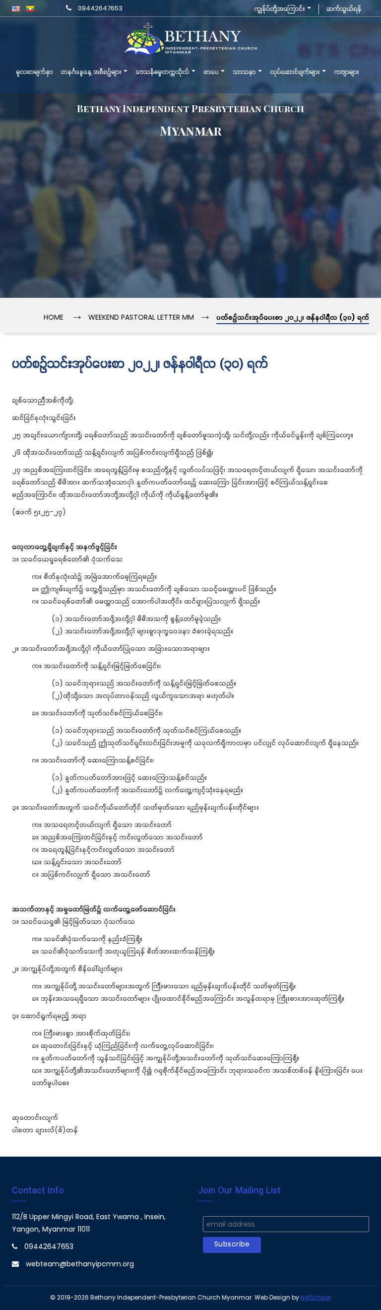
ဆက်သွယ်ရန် (343, 9)
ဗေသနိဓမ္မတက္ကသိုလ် (162, 72)
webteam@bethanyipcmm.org (80, 1264)
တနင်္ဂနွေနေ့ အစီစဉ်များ (92, 72)
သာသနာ (245, 72)
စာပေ (211, 72)
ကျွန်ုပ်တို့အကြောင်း (280, 9)
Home (54, 318)
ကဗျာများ (346, 72)
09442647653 (100, 8)
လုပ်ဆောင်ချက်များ (295, 72)
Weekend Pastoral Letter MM (141, 318)
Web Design (272, 1298)
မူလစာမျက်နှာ (34, 72)
